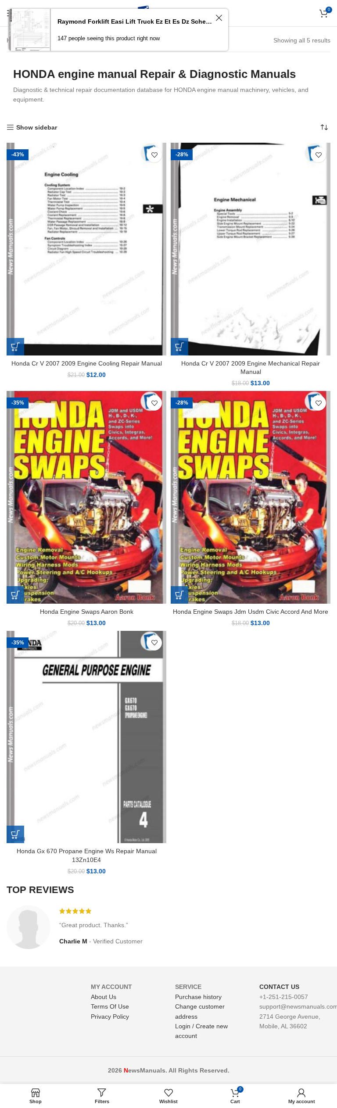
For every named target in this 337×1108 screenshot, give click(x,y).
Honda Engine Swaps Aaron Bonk (86, 611)
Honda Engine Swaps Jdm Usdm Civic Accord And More (250, 611)
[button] (15, 346)
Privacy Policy (110, 1016)
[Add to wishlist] (154, 154)
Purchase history (198, 996)
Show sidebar (36, 127)
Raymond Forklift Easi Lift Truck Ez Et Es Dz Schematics (135, 21)
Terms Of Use (110, 1006)
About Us (103, 996)
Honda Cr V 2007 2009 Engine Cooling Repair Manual (86, 363)
